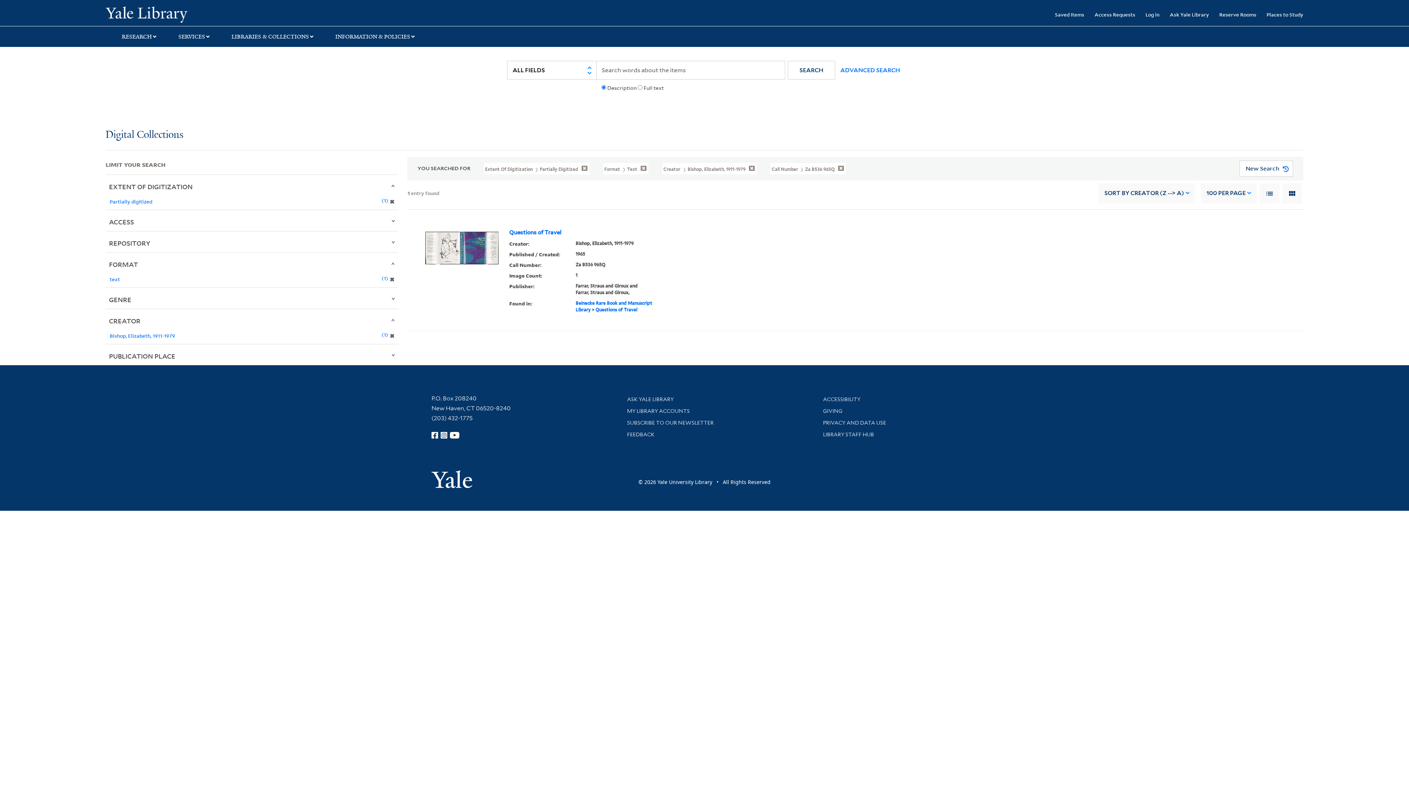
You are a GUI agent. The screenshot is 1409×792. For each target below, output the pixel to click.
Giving (832, 411)
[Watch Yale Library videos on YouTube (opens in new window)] (454, 435)
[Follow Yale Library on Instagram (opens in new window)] (444, 435)
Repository (129, 243)
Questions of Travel (535, 232)
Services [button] (191, 36)
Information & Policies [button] (372, 36)
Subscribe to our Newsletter (670, 423)
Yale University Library (195, 14)
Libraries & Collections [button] (270, 36)
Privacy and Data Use (854, 423)
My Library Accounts (658, 411)
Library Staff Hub (848, 434)
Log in (1152, 14)
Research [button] (137, 36)
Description (622, 88)
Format (123, 264)
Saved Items (1069, 14)
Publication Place (142, 356)
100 (1226, 193)
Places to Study (1285, 14)
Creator (125, 320)
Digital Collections (144, 135)
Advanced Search (870, 70)
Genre (120, 299)
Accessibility (841, 399)
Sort (1144, 193)
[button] (811, 70)
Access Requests (1115, 14)
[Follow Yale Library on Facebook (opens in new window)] (435, 435)
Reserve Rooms (1237, 14)
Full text (654, 88)
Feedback (641, 434)
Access (121, 221)
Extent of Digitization (151, 186)
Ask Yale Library (1189, 14)
